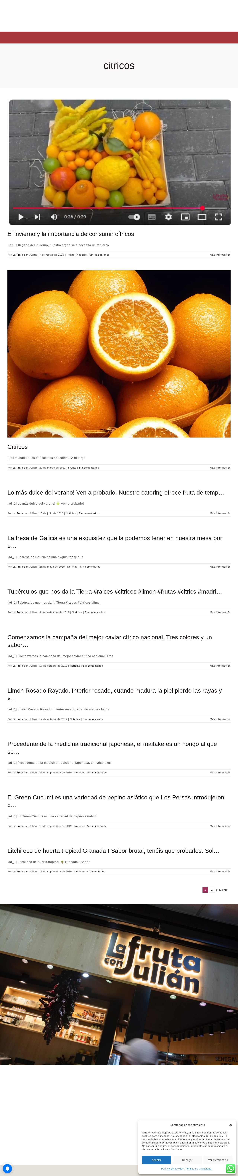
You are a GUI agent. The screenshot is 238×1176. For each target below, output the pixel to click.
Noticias (82, 254)
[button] (230, 1125)
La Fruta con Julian (25, 254)
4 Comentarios (96, 871)
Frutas (71, 254)
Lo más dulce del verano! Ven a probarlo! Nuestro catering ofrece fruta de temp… (115, 492)
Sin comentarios (99, 254)
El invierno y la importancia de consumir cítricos (70, 234)
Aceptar (156, 1160)
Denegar (187, 1160)
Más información (220, 254)
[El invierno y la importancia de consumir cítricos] (119, 162)
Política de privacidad (198, 1168)
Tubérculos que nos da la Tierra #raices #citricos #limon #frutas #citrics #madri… (114, 591)
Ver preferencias (218, 1160)
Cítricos (17, 446)
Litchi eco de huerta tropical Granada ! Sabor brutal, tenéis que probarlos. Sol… (113, 850)
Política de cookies (172, 1168)
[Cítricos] (119, 354)
